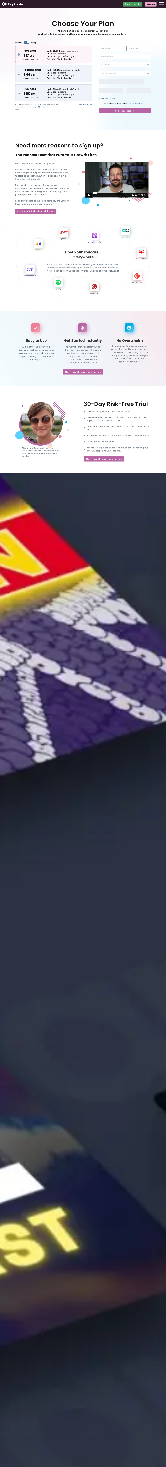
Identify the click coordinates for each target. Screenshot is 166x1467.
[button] (85, 105)
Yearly (33, 42)
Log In (152, 4)
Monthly (18, 42)
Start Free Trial (133, 4)
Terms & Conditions (135, 104)
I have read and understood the (122, 104)
